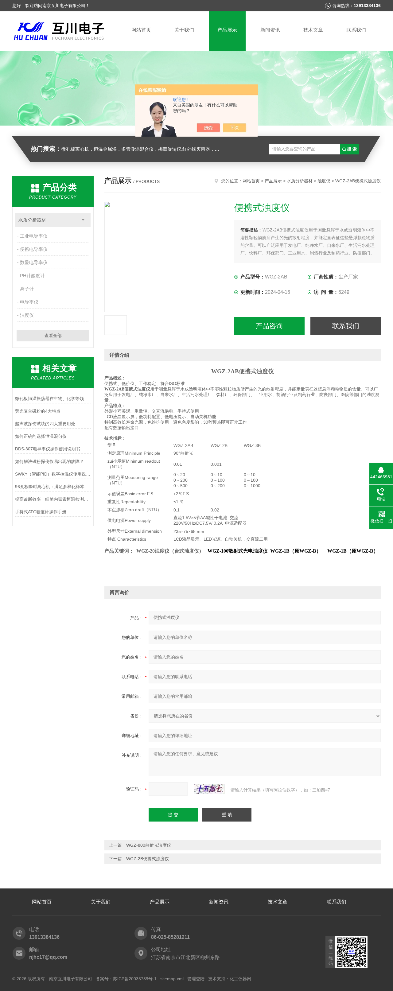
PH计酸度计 (32, 275)
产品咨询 (269, 326)
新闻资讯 (270, 30)
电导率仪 (29, 302)
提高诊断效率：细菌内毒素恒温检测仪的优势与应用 (53, 499)
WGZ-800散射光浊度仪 (148, 845)
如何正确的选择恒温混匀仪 (41, 436)
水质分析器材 (32, 220)
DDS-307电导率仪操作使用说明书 (47, 448)
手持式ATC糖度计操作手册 (40, 511)
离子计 (27, 288)
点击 (83, 220)
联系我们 (356, 30)
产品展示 (227, 30)
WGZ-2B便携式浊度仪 (147, 858)
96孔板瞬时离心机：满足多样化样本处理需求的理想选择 (53, 486)
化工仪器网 (240, 978)
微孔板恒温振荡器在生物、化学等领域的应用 (53, 398)
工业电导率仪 (34, 236)
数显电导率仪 (34, 262)
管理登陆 (195, 978)
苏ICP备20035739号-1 (135, 978)
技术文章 (313, 30)
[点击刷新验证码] (209, 789)
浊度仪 (27, 315)
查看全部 (53, 335)
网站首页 (141, 30)
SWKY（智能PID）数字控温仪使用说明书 (53, 474)
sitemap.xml (172, 978)
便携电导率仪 (34, 249)
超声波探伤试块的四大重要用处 (45, 423)
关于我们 (184, 30)
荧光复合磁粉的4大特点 (37, 411)
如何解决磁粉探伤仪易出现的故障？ (49, 461)
